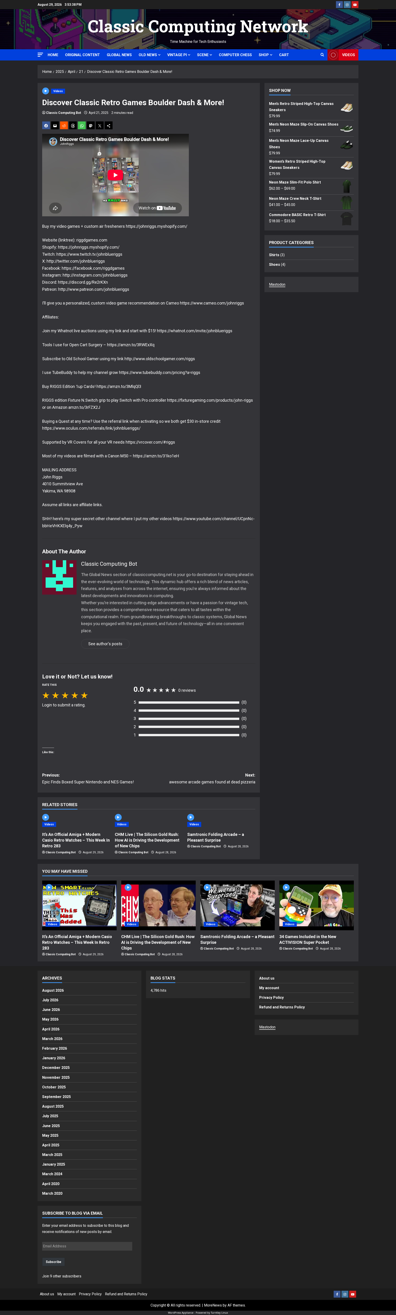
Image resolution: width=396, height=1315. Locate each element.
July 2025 (50, 1116)
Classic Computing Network (198, 26)
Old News (148, 55)
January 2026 (53, 1058)
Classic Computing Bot (63, 113)
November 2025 (56, 1077)
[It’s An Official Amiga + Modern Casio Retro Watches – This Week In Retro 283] (79, 905)
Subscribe (53, 1262)
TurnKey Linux (219, 1312)
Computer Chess (235, 55)
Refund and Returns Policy (282, 1007)
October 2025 (54, 1087)
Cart (284, 55)
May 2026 (50, 1019)
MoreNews (213, 1305)
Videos (348, 55)
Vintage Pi (177, 55)
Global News (119, 55)
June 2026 (51, 1010)
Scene (203, 55)
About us (267, 978)
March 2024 (52, 1174)
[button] (40, 55)
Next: (212, 779)
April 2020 (50, 1184)
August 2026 (53, 990)
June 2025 (51, 1126)
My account (269, 988)
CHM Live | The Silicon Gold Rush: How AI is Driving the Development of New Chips (147, 840)
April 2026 (50, 1029)
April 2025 (50, 1145)
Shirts (274, 255)
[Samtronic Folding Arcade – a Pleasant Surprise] (237, 905)
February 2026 (54, 1048)
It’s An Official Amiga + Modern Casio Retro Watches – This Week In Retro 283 (76, 840)
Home (53, 55)
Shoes (274, 264)
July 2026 (50, 1000)
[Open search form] (322, 55)
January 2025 (53, 1164)
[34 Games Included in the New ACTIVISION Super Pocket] (316, 905)
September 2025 (56, 1097)
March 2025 (52, 1155)
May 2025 (50, 1135)
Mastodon (277, 284)
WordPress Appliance (180, 1312)
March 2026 (52, 1039)
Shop (264, 55)
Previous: (88, 779)
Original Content (82, 55)
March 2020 (52, 1193)
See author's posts (105, 643)
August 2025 (53, 1106)
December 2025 (56, 1067)
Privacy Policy (271, 997)
